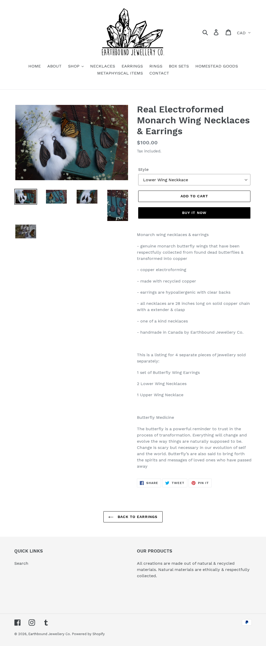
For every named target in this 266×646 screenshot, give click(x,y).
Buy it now (194, 213)
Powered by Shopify (88, 634)
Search (21, 563)
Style (143, 169)
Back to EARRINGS (136, 517)
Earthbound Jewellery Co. (49, 634)
